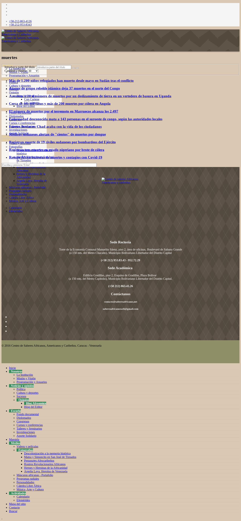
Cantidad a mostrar (16, 70)
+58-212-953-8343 (20, 24)
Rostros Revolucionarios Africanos (45, 464)
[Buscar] (2, 221)
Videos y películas (27, 446)
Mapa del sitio (17, 504)
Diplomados (16, 116)
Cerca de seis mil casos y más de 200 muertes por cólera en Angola (60, 104)
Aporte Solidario (26, 435)
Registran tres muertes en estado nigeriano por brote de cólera (56, 150)
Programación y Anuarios (24, 75)
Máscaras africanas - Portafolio (27, 187)
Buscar (13, 511)
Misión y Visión (26, 378)
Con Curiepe (31, 99)
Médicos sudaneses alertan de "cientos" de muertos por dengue (57, 134)
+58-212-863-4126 (20, 21)
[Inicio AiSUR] (120, 204)
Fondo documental (28, 414)
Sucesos (21, 396)
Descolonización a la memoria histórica (47, 453)
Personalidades (18, 194)
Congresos (23, 421)
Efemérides (15, 211)
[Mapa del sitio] (2, 214)
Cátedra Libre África (21, 197)
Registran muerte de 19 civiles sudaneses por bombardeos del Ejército (62, 142)
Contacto (14, 507)
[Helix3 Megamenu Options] (2, 48)
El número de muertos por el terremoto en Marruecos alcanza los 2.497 (63, 111)
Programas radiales (20, 190)
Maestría (7, 136)
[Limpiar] (77, 68)
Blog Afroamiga (36, 403)
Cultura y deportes (20, 85)
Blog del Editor (26, 106)
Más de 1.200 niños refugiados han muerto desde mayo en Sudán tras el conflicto (71, 81)
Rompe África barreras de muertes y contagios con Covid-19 (55, 157)
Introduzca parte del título (20, 67)
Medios (6, 140)
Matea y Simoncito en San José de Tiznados (50, 457)
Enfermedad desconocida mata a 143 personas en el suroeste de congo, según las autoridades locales (85, 119)
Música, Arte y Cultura (22, 201)
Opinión (14, 92)
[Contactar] (2, 218)
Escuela (6, 109)
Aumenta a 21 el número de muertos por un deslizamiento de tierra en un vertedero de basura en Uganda (90, 96)
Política (21, 389)
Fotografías (15, 146)
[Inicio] (2, 62)
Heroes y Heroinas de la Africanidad (45, 467)
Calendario (15, 207)
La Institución (25, 374)
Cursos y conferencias (22, 123)
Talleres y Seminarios (29, 428)
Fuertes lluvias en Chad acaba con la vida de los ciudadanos (55, 127)
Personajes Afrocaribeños (39, 460)
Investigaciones (18, 129)
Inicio (12, 367)
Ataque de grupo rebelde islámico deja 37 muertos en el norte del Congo (64, 88)
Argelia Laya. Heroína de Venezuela (45, 471)
